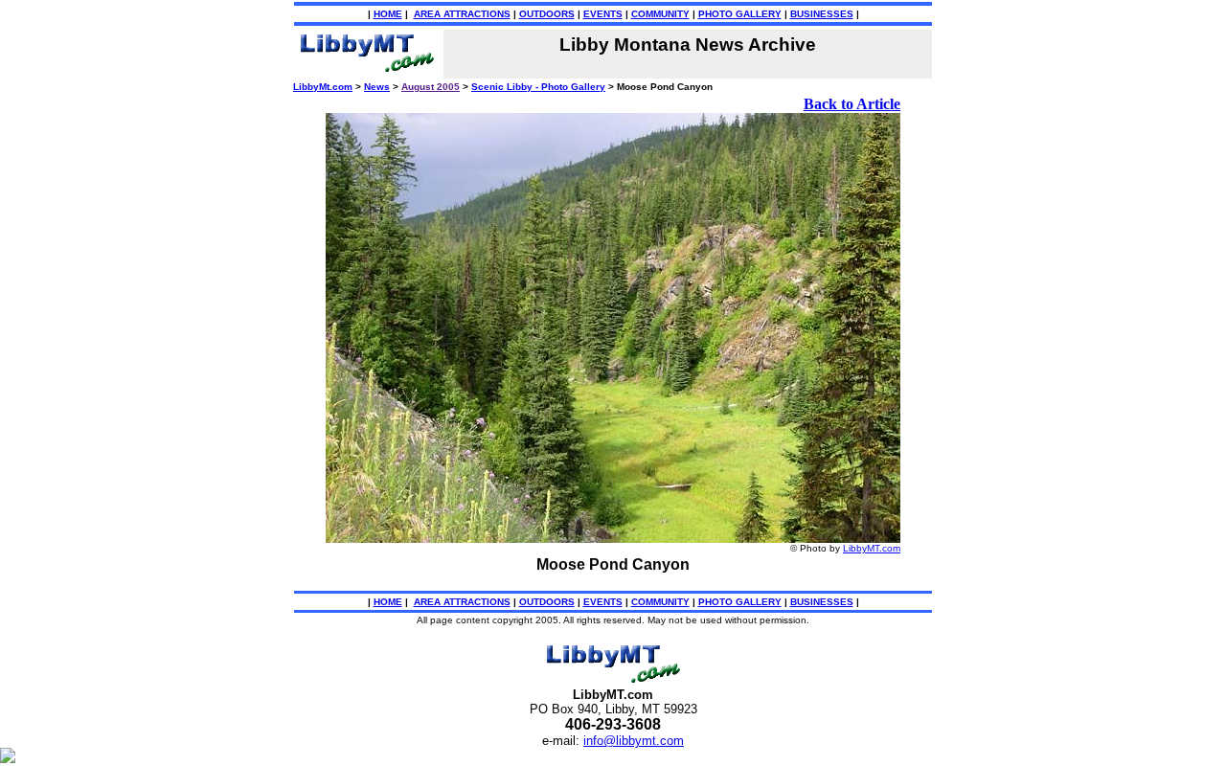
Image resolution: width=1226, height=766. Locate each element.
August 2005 (430, 86)
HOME (388, 14)
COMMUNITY (660, 14)
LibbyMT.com (871, 548)
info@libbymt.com (633, 740)
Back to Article (852, 104)
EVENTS (603, 14)
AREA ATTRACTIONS (462, 14)
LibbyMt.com (322, 86)
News (377, 86)
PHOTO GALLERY (740, 14)
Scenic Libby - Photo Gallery (538, 86)
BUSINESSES (821, 14)
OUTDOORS (547, 14)
